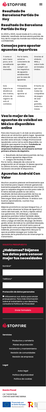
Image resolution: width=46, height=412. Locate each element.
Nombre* (7, 266)
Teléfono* (7, 279)
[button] (40, 4)
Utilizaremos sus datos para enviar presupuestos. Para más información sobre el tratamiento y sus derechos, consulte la (20, 300)
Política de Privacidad (24, 303)
